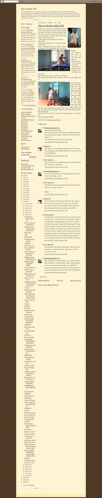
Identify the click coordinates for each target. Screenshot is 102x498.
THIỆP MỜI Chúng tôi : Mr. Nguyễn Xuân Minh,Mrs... (29, 295)
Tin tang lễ (27, 308)
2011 (24, 197)
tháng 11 (27, 206)
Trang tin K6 (24, 125)
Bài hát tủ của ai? (29, 396)
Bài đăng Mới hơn (43, 280)
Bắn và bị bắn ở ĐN (29, 415)
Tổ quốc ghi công (29, 245)
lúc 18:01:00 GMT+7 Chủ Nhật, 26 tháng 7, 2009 (56, 167)
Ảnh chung (27, 306)
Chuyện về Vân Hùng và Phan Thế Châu (30, 425)
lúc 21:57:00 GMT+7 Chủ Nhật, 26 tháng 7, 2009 (56, 194)
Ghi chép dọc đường (29, 440)
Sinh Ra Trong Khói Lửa (27, 119)
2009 (24, 201)
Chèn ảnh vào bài (26, 167)
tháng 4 (27, 469)
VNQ (46, 146)
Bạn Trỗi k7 (24, 123)
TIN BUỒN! (27, 324)
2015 (24, 188)
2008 (24, 477)
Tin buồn (26, 287)
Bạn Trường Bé (25, 147)
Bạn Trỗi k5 (24, 127)
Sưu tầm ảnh (27, 398)
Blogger (32, 485)
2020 (24, 177)
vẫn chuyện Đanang (29, 400)
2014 (24, 190)
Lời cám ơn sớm (28, 316)
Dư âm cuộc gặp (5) (29, 417)
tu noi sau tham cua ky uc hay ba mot (28, 64)
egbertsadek (29, 44)
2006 (24, 482)
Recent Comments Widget (31, 105)
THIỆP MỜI (27, 408)
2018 (24, 182)
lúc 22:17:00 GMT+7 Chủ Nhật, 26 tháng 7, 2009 (56, 210)
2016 (24, 186)
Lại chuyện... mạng (29, 462)
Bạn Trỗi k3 (24, 129)
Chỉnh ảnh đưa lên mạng (27, 165)
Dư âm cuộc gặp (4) (29, 431)
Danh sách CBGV (26, 114)
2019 (24, 179)
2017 (24, 184)
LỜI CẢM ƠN (28, 237)
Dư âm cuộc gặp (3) (29, 434)
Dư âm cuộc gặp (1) (29, 460)
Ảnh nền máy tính (26, 140)
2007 (24, 480)
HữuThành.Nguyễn (26, 61)
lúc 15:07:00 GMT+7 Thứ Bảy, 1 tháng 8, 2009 (56, 272)
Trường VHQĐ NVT (26, 112)
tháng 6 (27, 464)
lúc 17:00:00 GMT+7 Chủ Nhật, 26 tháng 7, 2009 (56, 142)
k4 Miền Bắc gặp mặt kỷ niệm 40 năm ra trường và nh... (30, 283)
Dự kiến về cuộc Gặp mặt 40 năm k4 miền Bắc (30, 373)
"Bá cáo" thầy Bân (29, 365)
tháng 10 (27, 208)
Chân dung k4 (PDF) (26, 136)
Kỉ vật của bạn (28, 314)
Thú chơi (26, 304)
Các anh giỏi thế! (29, 419)
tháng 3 (27, 471)
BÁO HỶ (26, 410)
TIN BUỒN (27, 243)
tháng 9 (27, 210)
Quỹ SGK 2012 (25, 149)
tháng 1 (27, 475)
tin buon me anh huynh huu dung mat (28, 48)
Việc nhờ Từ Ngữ (29, 391)
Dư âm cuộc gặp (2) (29, 442)
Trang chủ (60, 280)
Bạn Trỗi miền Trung (26, 131)
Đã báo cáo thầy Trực (30, 412)
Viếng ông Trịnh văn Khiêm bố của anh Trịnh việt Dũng (30, 446)
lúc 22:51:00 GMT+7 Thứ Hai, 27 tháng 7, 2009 (56, 254)
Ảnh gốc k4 (24, 138)
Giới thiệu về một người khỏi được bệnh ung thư (29, 228)
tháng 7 (27, 214)
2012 (24, 195)
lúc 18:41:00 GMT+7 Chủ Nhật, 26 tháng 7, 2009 (56, 178)
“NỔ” (25, 235)
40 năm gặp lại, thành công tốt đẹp (29, 218)
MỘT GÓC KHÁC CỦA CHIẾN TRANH (29, 263)
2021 (24, 175)
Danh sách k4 (24, 134)
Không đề (27, 458)
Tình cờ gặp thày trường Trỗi (51, 25)
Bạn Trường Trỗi (29, 8)
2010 (24, 199)
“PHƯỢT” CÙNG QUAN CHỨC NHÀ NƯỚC (29, 320)
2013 (24, 192)
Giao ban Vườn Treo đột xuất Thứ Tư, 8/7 (29, 404)
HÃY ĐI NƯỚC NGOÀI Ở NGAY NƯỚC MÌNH (29, 341)
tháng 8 (27, 212)
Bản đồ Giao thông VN (27, 169)
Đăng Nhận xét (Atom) (51, 285)
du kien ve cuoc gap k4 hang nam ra (28, 82)
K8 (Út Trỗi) (24, 121)
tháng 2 (27, 473)
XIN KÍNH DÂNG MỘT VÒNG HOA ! (30, 387)
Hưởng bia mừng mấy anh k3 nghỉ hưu (29, 351)
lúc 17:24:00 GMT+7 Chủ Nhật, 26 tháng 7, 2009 (56, 155)
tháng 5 (27, 467)
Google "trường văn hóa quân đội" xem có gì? (29, 253)
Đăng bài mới (24, 164)
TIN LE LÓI (27, 429)
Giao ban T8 (27, 232)
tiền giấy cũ (27, 335)
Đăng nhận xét (43, 276)
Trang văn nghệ (25, 132)
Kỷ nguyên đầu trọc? (30, 267)
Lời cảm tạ (27, 421)
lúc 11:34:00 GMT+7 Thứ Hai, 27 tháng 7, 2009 (56, 240)
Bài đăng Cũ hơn (75, 280)
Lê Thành (29, 90)
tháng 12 (27, 203)
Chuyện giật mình (29, 337)
